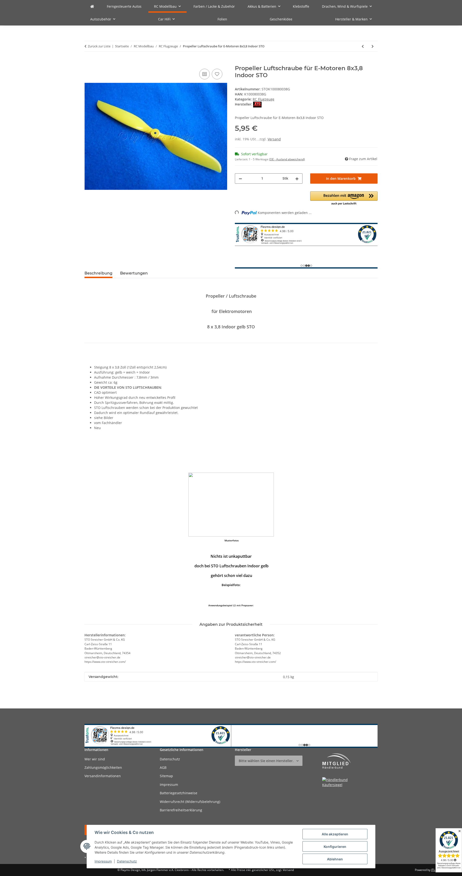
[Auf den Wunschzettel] (217, 74)
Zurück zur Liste (99, 46)
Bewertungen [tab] (134, 273)
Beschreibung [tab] (98, 273)
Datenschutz (127, 861)
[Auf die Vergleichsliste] (204, 74)
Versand (274, 139)
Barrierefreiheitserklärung (181, 810)
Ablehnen (335, 859)
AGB (163, 767)
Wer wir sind (94, 759)
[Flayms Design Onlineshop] (92, 6)
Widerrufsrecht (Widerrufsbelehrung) (190, 801)
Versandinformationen (102, 776)
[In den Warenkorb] (88, 62)
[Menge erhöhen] (297, 178)
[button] (344, 198)
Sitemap (166, 776)
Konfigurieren (335, 847)
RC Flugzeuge (263, 99)
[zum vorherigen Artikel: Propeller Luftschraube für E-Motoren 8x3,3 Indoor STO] (363, 46)
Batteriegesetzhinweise (178, 793)
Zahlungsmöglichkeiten (103, 767)
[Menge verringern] (240, 178)
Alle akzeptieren (335, 834)
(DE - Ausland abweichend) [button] (287, 159)
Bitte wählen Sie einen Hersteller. (266, 760)
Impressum (103, 861)
